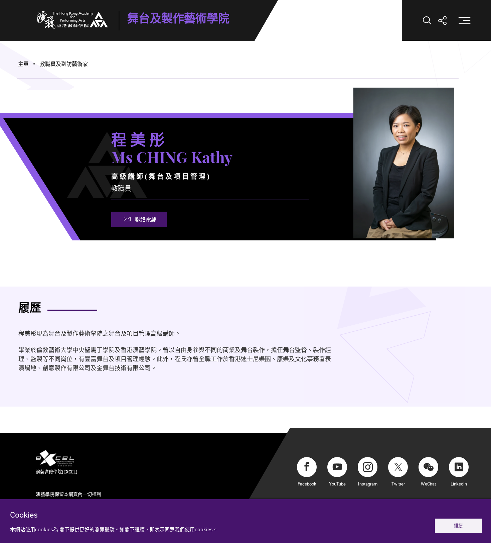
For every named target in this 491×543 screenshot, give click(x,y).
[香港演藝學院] (72, 20)
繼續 (458, 526)
